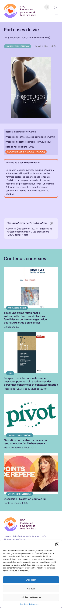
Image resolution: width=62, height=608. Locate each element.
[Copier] (51, 223)
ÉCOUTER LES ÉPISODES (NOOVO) (26, 151)
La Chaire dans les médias (17, 46)
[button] (57, 544)
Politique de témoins (29, 604)
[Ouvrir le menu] (56, 15)
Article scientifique (17, 308)
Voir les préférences (31, 597)
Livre (10, 373)
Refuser (31, 588)
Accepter (31, 579)
